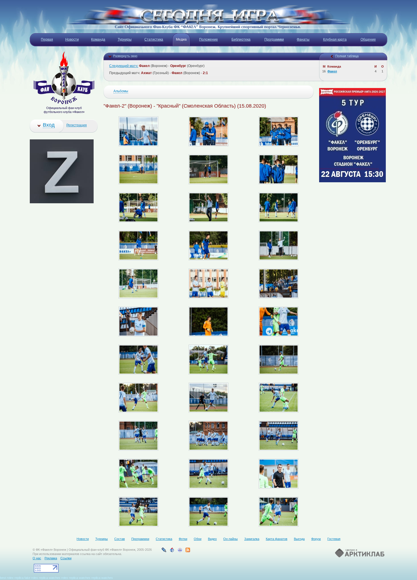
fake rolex (31, 577)
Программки (140, 539)
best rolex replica (12, 577)
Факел (332, 71)
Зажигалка (251, 539)
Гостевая (333, 539)
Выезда (299, 539)
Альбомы (120, 91)
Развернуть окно (125, 56)
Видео (212, 539)
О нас (37, 558)
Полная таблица (347, 56)
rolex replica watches (75, 577)
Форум (316, 539)
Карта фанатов (276, 539)
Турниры (101, 539)
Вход (49, 125)
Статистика (164, 539)
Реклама (51, 558)
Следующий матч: (123, 66)
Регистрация (76, 125)
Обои (197, 539)
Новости (83, 539)
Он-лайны (230, 539)
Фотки (183, 539)
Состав (119, 539)
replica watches (49, 577)
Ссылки (65, 558)
